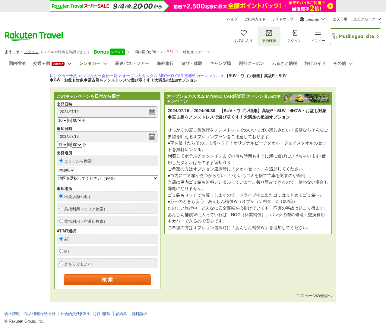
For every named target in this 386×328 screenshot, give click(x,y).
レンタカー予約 (63, 76)
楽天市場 (340, 19)
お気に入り (244, 41)
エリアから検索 (78, 161)
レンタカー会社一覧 (99, 76)
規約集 (121, 313)
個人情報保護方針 (40, 313)
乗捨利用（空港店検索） (85, 221)
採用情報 (103, 313)
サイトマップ (282, 19)
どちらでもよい (78, 264)
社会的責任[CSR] (75, 313)
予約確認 (269, 41)
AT (66, 239)
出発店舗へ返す (78, 196)
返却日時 (64, 128)
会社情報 (12, 313)
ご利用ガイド (255, 19)
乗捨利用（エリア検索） (85, 209)
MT (67, 251)
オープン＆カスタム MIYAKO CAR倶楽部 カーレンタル (171, 76)
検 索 (107, 279)
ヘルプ (232, 19)
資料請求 (139, 313)
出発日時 (64, 104)
